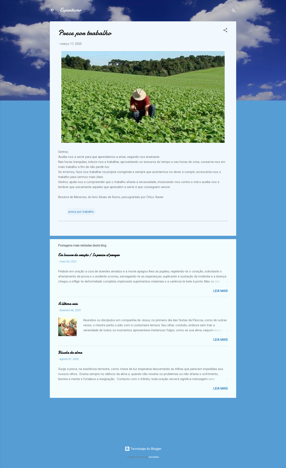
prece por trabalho (81, 212)
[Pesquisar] (233, 11)
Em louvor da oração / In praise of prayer (88, 255)
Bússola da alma (70, 352)
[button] (225, 31)
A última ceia (68, 303)
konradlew (154, 457)
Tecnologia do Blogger (145, 449)
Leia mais (220, 291)
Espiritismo (70, 9)
